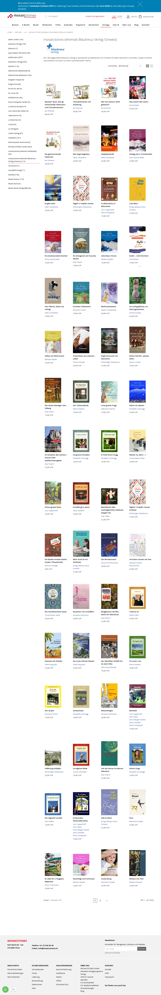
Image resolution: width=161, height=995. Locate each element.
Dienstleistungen (87, 988)
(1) (139, 266)
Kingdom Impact (16, 79)
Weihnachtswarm (108, 306)
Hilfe (107, 973)
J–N (25, 32)
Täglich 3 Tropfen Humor (83, 203)
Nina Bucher (134, 565)
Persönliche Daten (14, 969)
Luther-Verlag (15, 133)
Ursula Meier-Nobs (137, 458)
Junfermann (15, 57)
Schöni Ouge (134, 768)
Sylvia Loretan (135, 362)
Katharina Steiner (108, 409)
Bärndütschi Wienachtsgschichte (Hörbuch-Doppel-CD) (112, 510)
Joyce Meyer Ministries (19, 53)
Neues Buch (14, 183)
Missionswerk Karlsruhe (19, 142)
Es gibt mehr (50, 203)
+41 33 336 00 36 (46, 945)
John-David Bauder (108, 667)
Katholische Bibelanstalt (19, 71)
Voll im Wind (106, 818)
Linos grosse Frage (109, 405)
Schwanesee (78, 710)
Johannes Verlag (17, 44)
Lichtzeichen (14, 120)
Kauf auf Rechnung (63, 969)
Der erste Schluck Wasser (83, 661)
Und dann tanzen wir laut (140, 559)
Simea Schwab (135, 313)
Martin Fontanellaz (108, 310)
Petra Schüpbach (108, 212)
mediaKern (14, 138)
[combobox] (65, 16)
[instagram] (116, 988)
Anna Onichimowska (109, 563)
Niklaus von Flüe (136, 879)
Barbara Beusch (135, 882)
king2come (14, 84)
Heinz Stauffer (78, 510)
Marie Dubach (78, 409)
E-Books (26, 25)
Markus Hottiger (51, 565)
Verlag (83, 974)
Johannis (13, 48)
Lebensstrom (14, 115)
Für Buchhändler (87, 982)
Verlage (105, 25)
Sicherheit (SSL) (62, 984)
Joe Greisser (49, 111)
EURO (120, 16)
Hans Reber (49, 821)
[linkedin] (126, 988)
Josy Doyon (77, 262)
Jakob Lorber (15, 39)
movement (14, 166)
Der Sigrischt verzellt (53, 818)
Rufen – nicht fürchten (139, 256)
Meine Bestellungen (15, 973)
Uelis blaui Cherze (108, 256)
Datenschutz (37, 984)
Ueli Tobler (105, 516)
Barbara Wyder (107, 259)
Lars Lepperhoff (107, 210)
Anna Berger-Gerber (137, 719)
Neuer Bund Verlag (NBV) (19, 188)
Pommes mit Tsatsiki (53, 661)
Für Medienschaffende (89, 985)
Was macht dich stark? (138, 102)
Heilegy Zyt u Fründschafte (140, 154)
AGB (33, 988)
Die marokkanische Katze (56, 611)
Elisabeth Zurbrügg (137, 409)
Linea (12, 124)
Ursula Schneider (80, 772)
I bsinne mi (134, 611)
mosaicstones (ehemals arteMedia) (22, 152)
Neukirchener (16, 179)
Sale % (116, 25)
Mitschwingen (107, 710)
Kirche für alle (15, 88)
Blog (136, 25)
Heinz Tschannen (51, 885)
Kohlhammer (15, 97)
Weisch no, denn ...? (137, 455)
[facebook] (106, 988)
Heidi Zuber (134, 615)
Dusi (131, 818)
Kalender (68, 25)
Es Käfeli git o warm (81, 507)
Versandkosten (38, 969)
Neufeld (13, 174)
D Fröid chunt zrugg (109, 455)
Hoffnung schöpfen (53, 768)
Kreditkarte (60, 973)
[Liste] (152, 66)
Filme (58, 25)
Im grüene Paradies (81, 455)
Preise (34, 973)
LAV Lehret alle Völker (18, 111)
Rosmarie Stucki (79, 310)
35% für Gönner (86, 977)
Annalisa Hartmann (81, 615)
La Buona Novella (17, 106)
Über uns (126, 25)
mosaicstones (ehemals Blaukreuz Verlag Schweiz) (22, 159)
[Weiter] (105, 900)
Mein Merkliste (13, 977)
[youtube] (111, 988)
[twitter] (121, 988)
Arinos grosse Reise (53, 507)
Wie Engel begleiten (81, 154)
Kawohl (13, 66)
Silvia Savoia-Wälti (136, 157)
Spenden (84, 980)
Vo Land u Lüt (135, 661)
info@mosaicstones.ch (48, 948)
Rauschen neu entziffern (83, 611)
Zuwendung (106, 879)
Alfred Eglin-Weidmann (82, 207)
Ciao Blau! (133, 203)
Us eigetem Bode (80, 768)
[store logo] (21, 16)
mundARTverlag (16, 170)
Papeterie (80, 25)
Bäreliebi (133, 710)
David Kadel (134, 105)
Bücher (15, 25)
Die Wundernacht (108, 559)
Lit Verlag (13, 129)
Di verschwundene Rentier (56, 256)
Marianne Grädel (136, 821)
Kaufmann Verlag (17, 62)
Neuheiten (94, 25)
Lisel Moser (134, 259)
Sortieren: (112, 66)
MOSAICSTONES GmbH (20, 146)
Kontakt (146, 25)
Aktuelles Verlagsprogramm (91, 971)
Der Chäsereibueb (80, 405)
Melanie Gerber (135, 563)
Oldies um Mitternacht (54, 356)
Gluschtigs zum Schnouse (84, 879)
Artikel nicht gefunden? (95, 16)
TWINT (58, 980)
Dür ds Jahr (49, 710)
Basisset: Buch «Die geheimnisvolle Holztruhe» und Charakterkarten (55, 105)
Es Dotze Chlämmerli (82, 306)
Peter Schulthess (79, 157)
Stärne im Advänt (136, 405)
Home (10, 32)
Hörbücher (47, 25)
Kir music (13, 93)
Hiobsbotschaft (107, 154)
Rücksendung (37, 980)
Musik (36, 25)
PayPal (59, 977)
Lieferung (35, 977)
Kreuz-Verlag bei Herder (19, 102)
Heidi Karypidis (51, 664)
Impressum (109, 977)
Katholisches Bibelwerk (20, 75)
